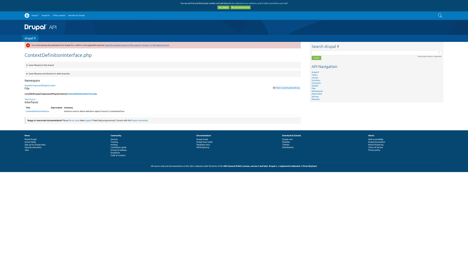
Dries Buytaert (310, 166)
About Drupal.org (375, 145)
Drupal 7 (35, 15)
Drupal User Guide (204, 142)
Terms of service (375, 147)
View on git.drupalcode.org (288, 88)
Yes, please (223, 7)
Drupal (272, 166)
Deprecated (317, 94)
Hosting (114, 145)
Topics (315, 75)
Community (116, 135)
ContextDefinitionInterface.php (82, 94)
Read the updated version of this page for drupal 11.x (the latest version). (137, 45)
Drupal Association (376, 142)
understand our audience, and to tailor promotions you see (260, 3)
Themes (285, 145)
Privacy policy (374, 150)
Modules (286, 142)
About (371, 135)
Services (315, 96)
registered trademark (289, 166)
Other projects (59, 15)
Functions (316, 80)
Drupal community (139, 120)
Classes (315, 78)
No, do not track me (240, 7)
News (27, 135)
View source (30, 99)
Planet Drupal (30, 139)
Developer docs (203, 145)
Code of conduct (118, 155)
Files (314, 88)
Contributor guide (118, 147)
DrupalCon (115, 153)
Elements (316, 99)
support (88, 120)
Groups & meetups (119, 150)
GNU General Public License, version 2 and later (245, 166)
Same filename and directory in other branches (49, 74)
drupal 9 (30, 38)
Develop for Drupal (76, 15)
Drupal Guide (202, 139)
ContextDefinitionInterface (37, 111)
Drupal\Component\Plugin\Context (40, 85)
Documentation (203, 135)
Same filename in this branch (41, 65)
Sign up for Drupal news (35, 145)
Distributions (288, 147)
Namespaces (317, 91)
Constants (316, 83)
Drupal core (287, 139)
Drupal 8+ (46, 15)
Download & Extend (291, 135)
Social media (30, 142)
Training (114, 142)
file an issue (74, 120)
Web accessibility (375, 139)
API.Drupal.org (202, 147)
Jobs (27, 150)
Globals (315, 86)
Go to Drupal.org (27, 15)
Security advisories (33, 147)
